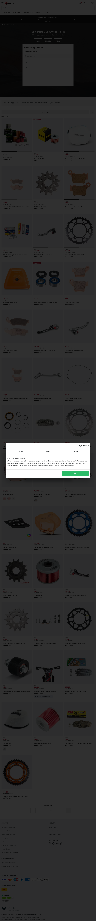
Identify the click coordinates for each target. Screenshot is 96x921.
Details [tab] (48, 451)
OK (75, 473)
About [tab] (76, 451)
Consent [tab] (20, 451)
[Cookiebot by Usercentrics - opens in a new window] (80, 446)
